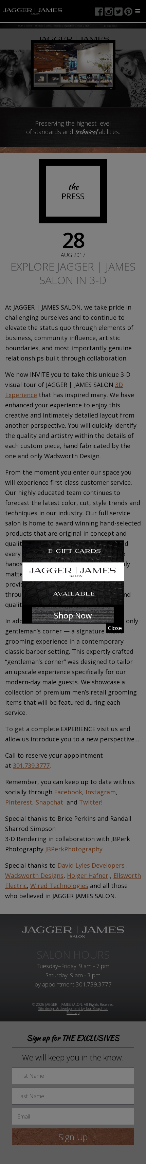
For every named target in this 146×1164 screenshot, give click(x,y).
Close (115, 628)
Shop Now (73, 615)
